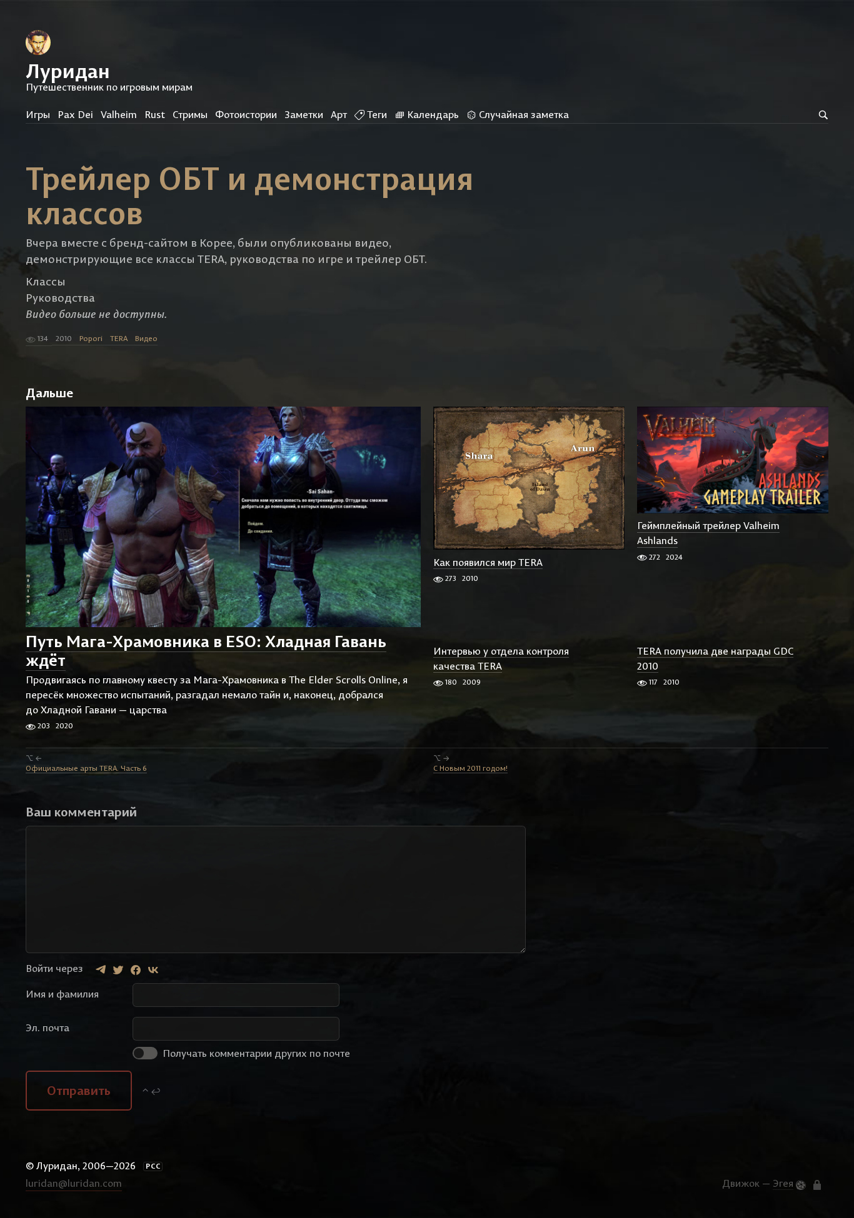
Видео (146, 338)
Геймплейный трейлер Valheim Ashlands (708, 533)
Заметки (303, 114)
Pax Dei (75, 114)
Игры (38, 114)
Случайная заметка (522, 114)
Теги (375, 114)
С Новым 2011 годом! (470, 768)
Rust (154, 114)
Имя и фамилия (62, 994)
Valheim (119, 114)
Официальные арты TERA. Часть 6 (86, 768)
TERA (119, 338)
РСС (153, 1166)
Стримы (190, 114)
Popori (91, 338)
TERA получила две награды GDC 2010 (715, 658)
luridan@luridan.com (74, 1183)
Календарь (431, 114)
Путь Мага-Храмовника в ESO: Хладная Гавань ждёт (206, 650)
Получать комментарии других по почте (255, 1053)
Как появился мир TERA (488, 562)
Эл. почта (47, 1027)
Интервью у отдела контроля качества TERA (501, 658)
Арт (339, 114)
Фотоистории (246, 114)
